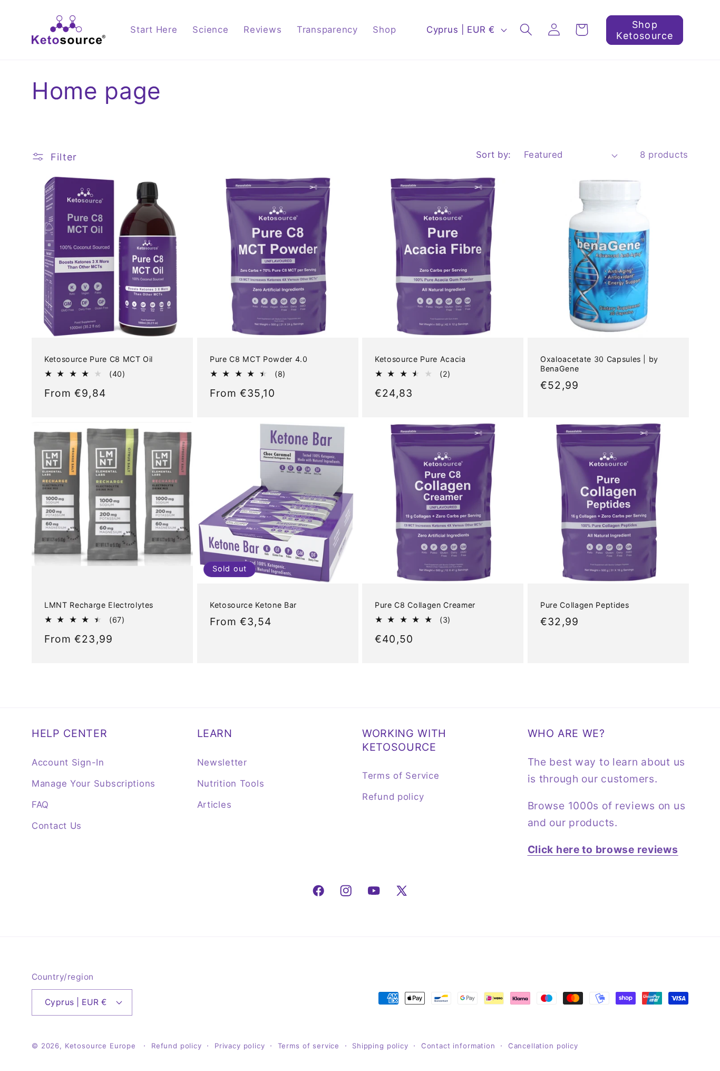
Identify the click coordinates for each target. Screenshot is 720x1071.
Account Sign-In (68, 762)
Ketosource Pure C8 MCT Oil (98, 359)
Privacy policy (240, 1045)
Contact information (458, 1045)
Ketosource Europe (100, 1045)
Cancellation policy (543, 1045)
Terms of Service (401, 775)
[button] (526, 30)
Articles (214, 804)
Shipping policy (380, 1045)
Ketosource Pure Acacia (420, 359)
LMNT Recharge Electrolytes (98, 604)
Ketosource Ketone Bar (253, 604)
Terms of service (308, 1045)
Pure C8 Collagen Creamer (425, 604)
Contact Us (57, 825)
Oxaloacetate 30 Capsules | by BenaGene (599, 364)
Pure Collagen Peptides (584, 604)
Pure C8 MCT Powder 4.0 (259, 359)
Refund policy (393, 796)
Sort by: (493, 154)
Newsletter (222, 762)
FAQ (40, 804)
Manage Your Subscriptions (93, 783)
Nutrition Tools (231, 783)
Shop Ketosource (644, 30)
